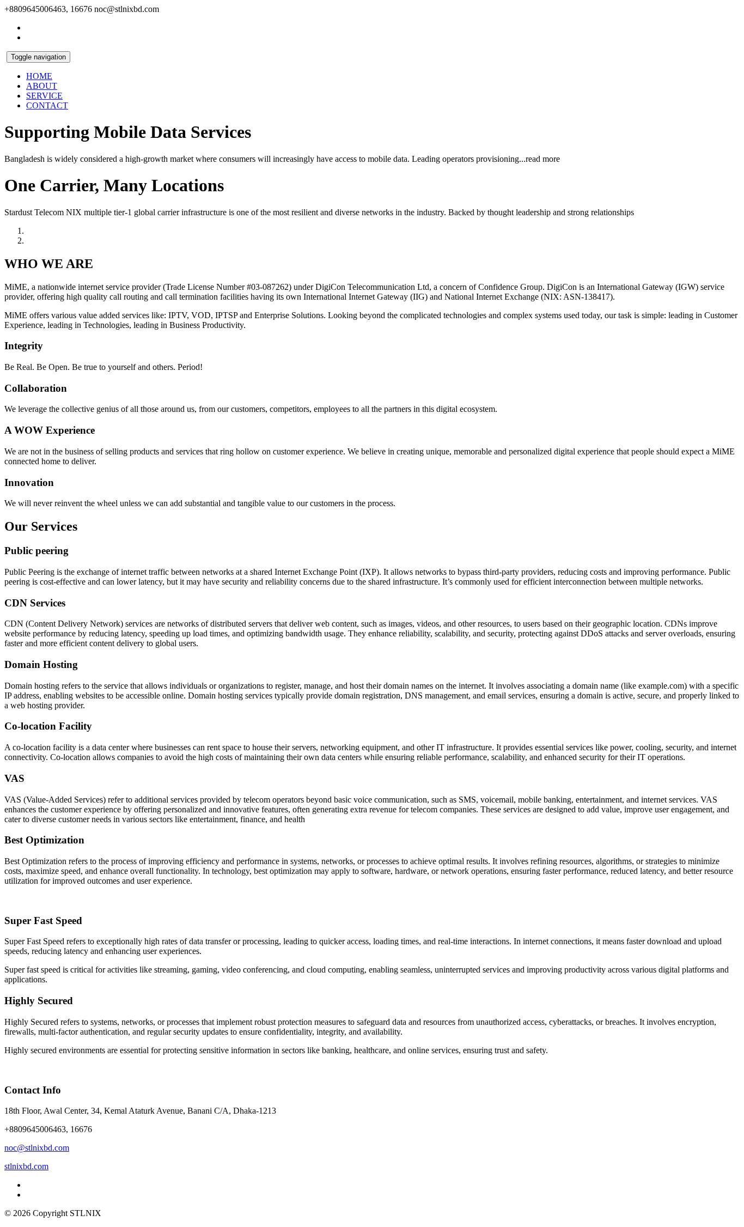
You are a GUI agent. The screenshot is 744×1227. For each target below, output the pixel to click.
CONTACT (47, 105)
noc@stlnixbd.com (36, 1147)
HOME (39, 76)
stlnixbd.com (26, 1166)
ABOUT (41, 85)
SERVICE (44, 95)
